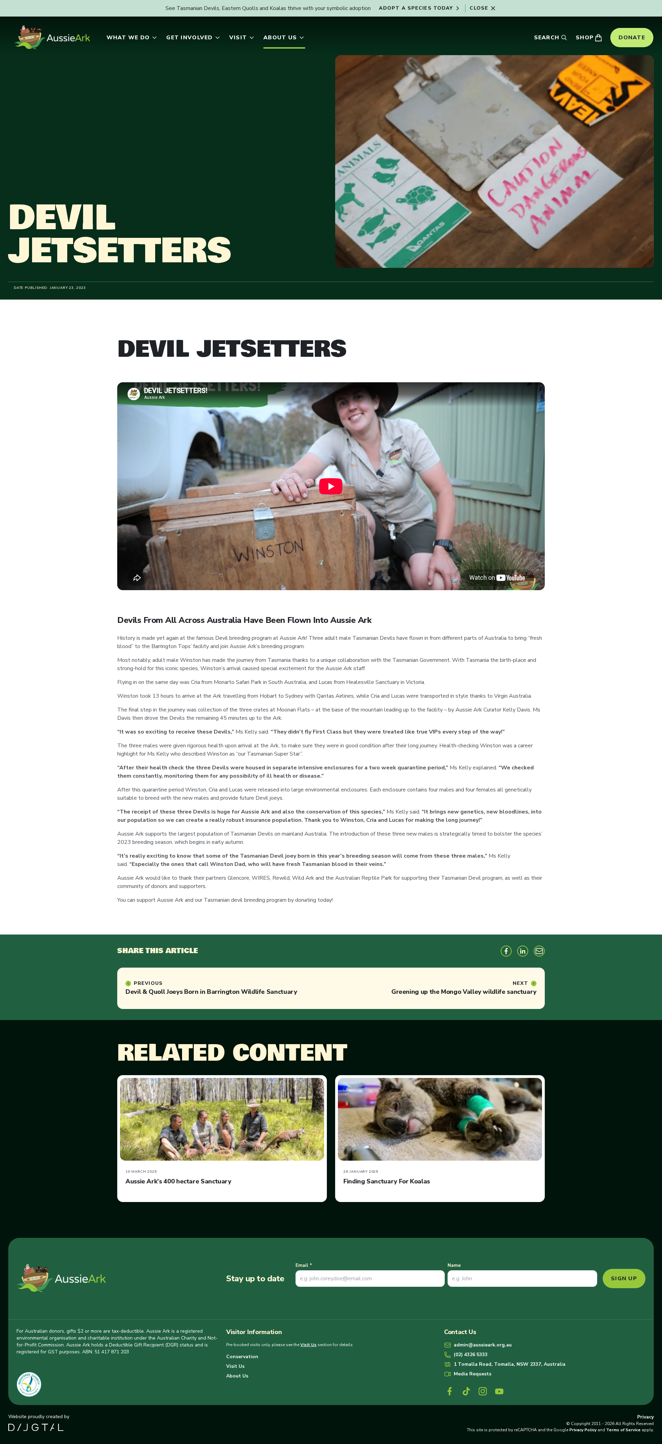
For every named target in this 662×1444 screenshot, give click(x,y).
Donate (632, 37)
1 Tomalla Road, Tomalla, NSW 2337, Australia (509, 1364)
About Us (280, 37)
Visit (238, 37)
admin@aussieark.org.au (483, 1345)
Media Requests (472, 1374)
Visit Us (308, 1344)
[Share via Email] (539, 951)
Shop (585, 37)
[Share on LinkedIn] (522, 951)
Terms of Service (623, 1430)
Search (547, 37)
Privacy (645, 1417)
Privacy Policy (582, 1430)
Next (520, 983)
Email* (303, 1265)
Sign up (624, 1278)
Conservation (242, 1356)
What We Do (128, 37)
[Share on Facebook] (506, 951)
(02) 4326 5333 (471, 1354)
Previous (148, 983)
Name (454, 1265)
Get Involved (189, 37)
